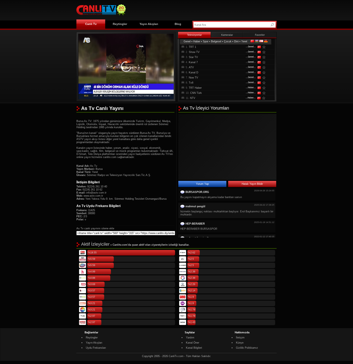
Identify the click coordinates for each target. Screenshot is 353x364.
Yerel (244, 41)
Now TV (193, 77)
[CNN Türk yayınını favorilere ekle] (265, 92)
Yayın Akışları (149, 24)
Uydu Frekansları (96, 347)
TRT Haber (195, 87)
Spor (205, 41)
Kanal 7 (193, 62)
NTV (192, 98)
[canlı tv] (101, 16)
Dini (236, 41)
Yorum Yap (202, 183)
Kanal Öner (192, 342)
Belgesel (216, 41)
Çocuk (227, 41)
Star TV (193, 57)
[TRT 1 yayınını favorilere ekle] (265, 46)
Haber (196, 41)
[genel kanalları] (249, 46)
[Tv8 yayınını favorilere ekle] (265, 82)
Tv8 (191, 82)
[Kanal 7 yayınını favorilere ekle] (265, 62)
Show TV (194, 52)
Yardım (190, 337)
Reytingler (120, 24)
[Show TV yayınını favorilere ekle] (265, 52)
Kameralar (227, 35)
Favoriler (260, 35)
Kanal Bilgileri (194, 347)
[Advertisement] (202, 9)
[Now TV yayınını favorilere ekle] (265, 77)
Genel (187, 41)
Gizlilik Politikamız (247, 347)
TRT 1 (192, 46)
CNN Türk (196, 92)
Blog (178, 24)
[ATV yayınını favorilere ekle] (265, 67)
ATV (191, 67)
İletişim (240, 337)
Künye (240, 342)
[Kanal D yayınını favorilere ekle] (265, 72)
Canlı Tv (91, 24)
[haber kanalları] (249, 87)
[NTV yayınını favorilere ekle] (264, 98)
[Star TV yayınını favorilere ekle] (265, 57)
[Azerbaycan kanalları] (257, 41)
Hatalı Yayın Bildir (252, 183)
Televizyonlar (194, 35)
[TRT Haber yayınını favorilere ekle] (265, 87)
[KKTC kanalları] (261, 41)
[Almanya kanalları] (266, 41)
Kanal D (193, 72)
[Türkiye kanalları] (252, 41)
